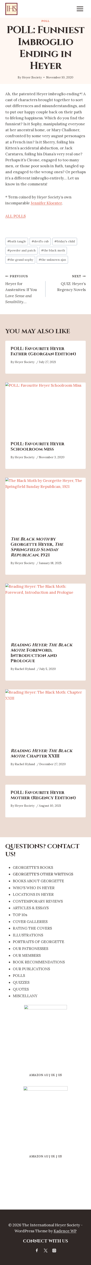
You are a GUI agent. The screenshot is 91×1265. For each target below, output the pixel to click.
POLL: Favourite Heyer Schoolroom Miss (37, 446)
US (60, 1075)
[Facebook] (37, 1250)
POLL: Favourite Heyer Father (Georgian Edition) (43, 351)
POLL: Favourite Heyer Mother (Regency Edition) (43, 795)
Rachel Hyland (25, 669)
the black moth (53, 250)
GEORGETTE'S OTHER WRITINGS (43, 874)
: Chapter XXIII (41, 753)
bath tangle (16, 241)
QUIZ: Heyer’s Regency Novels (71, 283)
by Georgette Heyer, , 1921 (37, 547)
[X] (45, 1250)
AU (46, 1075)
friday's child (64, 241)
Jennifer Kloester (46, 203)
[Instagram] (54, 1250)
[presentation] (45, 409)
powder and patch (21, 250)
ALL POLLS (15, 216)
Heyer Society (32, 77)
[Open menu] (80, 9)
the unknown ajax (52, 260)
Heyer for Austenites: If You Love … (21, 289)
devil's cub (40, 241)
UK (53, 1075)
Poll (45, 21)
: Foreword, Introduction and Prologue (41, 653)
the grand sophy (20, 260)
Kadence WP (65, 1231)
